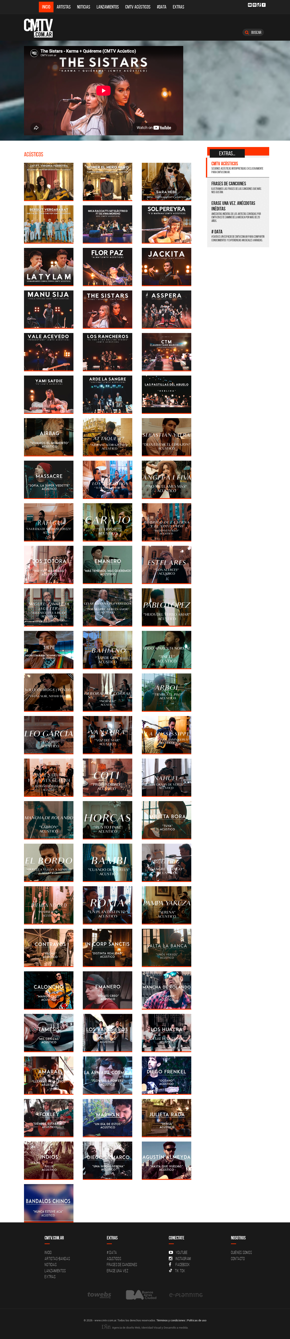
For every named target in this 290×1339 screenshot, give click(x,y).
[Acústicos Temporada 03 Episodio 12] (48, 266)
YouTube (181, 1252)
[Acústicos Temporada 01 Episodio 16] (48, 990)
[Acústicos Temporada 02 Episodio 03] (48, 947)
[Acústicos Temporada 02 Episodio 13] (107, 777)
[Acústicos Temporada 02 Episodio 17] (48, 735)
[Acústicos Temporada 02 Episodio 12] (48, 820)
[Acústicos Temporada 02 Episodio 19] (107, 692)
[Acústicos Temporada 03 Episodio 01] (166, 394)
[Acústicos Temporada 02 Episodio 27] (166, 564)
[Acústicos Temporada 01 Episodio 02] (107, 1160)
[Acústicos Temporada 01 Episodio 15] (107, 990)
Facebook (183, 1264)
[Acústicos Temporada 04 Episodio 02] (166, 181)
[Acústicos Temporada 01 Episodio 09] (48, 1075)
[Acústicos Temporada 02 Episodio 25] (107, 607)
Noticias (83, 7)
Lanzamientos (108, 7)
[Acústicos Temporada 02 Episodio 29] (48, 564)
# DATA (112, 1252)
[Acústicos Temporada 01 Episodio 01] (166, 1160)
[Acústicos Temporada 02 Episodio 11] (107, 820)
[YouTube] (250, 5)
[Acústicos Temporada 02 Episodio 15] (166, 735)
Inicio (46, 7)
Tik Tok (180, 1270)
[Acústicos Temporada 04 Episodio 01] (48, 224)
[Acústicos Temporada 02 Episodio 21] (166, 649)
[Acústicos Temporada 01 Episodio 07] (166, 1075)
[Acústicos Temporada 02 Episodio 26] (48, 607)
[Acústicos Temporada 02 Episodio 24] (166, 607)
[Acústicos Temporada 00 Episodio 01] (48, 1203)
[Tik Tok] (259, 5)
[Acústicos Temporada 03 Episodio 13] (166, 224)
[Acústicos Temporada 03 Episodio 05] (107, 352)
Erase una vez (117, 1270)
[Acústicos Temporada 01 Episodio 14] (166, 990)
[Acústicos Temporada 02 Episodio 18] (166, 692)
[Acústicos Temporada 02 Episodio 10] (166, 820)
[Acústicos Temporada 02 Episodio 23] (48, 649)
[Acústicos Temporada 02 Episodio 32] (48, 522)
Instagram (183, 1258)
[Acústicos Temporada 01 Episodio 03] (48, 1160)
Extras (178, 7)
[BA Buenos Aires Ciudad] (140, 1295)
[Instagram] (254, 5)
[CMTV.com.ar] (41, 28)
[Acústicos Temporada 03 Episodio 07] (166, 309)
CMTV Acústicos (138, 7)
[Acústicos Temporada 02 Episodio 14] (48, 777)
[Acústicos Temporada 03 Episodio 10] (166, 266)
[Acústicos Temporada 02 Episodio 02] (107, 947)
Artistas (64, 7)
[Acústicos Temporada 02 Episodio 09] (48, 862)
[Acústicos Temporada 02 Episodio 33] (166, 479)
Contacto (238, 1258)
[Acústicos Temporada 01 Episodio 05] (107, 1118)
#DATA (161, 7)
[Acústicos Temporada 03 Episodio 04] (166, 352)
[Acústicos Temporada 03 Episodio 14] (107, 224)
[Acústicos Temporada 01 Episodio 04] (166, 1118)
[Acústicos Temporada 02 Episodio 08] (107, 862)
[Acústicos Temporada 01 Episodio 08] (107, 1075)
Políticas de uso (196, 1320)
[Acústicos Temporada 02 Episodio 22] (107, 649)
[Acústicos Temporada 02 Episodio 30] (166, 522)
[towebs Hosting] (99, 1295)
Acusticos (114, 1258)
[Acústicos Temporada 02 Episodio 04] (166, 905)
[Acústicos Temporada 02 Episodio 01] (166, 947)
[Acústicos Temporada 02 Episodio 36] (166, 437)
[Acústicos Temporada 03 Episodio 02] (107, 394)
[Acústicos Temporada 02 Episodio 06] (48, 905)
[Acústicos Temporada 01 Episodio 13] (48, 1032)
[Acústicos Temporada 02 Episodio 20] (48, 692)
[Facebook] (264, 5)
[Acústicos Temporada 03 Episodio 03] (48, 394)
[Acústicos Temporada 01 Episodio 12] (107, 1032)
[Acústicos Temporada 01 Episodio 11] (166, 1032)
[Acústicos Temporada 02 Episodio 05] (107, 905)
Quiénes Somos (241, 1252)
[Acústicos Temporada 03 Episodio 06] (48, 352)
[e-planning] (186, 1295)
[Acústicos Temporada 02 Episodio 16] (107, 735)
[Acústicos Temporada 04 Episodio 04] (48, 181)
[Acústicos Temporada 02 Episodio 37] (107, 437)
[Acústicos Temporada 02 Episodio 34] (107, 479)
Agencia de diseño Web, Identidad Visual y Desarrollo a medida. (149, 1327)
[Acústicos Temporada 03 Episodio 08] (107, 309)
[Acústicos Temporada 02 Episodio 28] (107, 564)
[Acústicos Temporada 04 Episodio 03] (107, 181)
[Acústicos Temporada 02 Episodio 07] (166, 862)
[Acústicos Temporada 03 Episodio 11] (107, 266)
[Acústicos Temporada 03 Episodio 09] (48, 309)
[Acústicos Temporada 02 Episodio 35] (48, 479)
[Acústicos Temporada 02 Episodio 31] (107, 522)
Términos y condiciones (170, 1320)
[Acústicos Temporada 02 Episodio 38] (48, 437)
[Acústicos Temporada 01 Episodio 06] (48, 1118)
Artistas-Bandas (57, 1258)
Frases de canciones (122, 1264)
